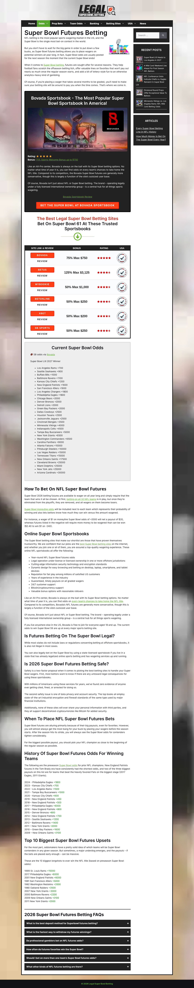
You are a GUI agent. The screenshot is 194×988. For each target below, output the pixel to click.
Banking (94, 23)
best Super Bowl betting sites (95, 544)
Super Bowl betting (54, 65)
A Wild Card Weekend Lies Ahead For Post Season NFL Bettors (155, 68)
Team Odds (76, 23)
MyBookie (42, 284)
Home (31, 23)
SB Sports (42, 328)
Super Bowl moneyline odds (39, 509)
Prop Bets (57, 23)
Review (42, 261)
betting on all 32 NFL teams (81, 499)
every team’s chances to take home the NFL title (97, 601)
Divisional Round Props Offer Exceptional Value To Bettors (155, 93)
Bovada (42, 255)
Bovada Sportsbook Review (77, 196)
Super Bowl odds (68, 765)
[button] (77, 923)
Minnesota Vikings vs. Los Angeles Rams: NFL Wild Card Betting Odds (155, 104)
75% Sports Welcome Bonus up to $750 (57, 159)
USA (130, 23)
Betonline (42, 299)
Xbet (42, 313)
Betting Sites (113, 23)
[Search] (163, 35)
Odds (42, 23)
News (143, 23)
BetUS (42, 270)
